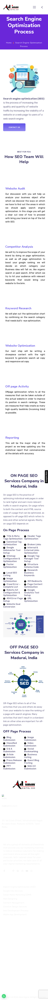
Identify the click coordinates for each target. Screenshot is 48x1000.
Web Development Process (15, 910)
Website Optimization (20, 346)
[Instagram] (22, 871)
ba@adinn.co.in (9, 806)
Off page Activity (17, 387)
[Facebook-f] (4, 871)
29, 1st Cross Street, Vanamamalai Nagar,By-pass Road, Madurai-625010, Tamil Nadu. (22, 823)
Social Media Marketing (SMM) (17, 895)
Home (9, 42)
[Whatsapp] (31, 871)
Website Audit (15, 189)
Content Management (13, 902)
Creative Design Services (15, 906)
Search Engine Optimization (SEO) (19, 887)
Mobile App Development (15, 914)
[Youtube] (27, 871)
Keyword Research (18, 308)
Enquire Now (46, 476)
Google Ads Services (13, 891)
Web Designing (10, 899)
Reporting (12, 438)
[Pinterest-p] (13, 871)
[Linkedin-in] (18, 871)
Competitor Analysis (19, 247)
